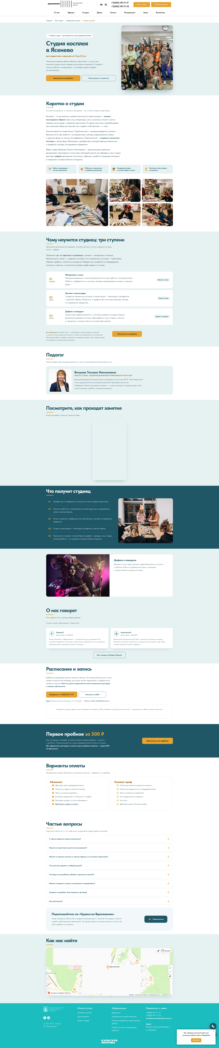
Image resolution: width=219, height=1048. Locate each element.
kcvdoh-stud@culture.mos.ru (100, 701)
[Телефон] (105, 4)
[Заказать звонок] (213, 1026)
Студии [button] (85, 12)
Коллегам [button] (160, 12)
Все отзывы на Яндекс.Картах (109, 655)
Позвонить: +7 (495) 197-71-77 (62, 694)
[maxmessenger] (48, 1017)
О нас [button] (57, 12)
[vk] (101, 4)
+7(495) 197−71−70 (153, 1015)
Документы (116, 1013)
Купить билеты (83, 1016)
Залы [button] (145, 12)
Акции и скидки (83, 1020)
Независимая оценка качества (124, 1016)
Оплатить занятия (85, 1013)
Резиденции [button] (129, 12)
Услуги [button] (113, 12)
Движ (99, 12)
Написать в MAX (92, 694)
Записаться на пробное (63, 78)
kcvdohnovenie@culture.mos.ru (159, 1018)
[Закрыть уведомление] (214, 1031)
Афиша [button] (71, 12)
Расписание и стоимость (99, 78)
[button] (77, 202)
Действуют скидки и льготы (66, 804)
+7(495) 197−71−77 (153, 1013)
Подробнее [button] (206, 1035)
